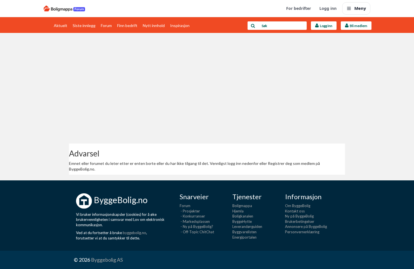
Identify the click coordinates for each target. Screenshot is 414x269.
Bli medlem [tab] (358, 26)
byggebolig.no (134, 232)
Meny (360, 8)
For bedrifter (298, 8)
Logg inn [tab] (325, 26)
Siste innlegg (84, 25)
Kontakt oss (295, 211)
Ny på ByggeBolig (299, 216)
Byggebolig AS (107, 260)
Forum (106, 25)
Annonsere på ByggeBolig (306, 226)
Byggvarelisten (244, 232)
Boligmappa (242, 205)
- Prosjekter (190, 211)
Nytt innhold (154, 25)
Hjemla (238, 211)
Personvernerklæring (302, 232)
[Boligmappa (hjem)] (64, 8)
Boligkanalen (242, 216)
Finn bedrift (127, 25)
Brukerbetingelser (299, 221)
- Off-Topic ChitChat (197, 232)
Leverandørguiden (247, 226)
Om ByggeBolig (297, 205)
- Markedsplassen (195, 221)
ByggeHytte (242, 221)
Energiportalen (244, 237)
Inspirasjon (180, 25)
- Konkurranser (192, 216)
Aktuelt (60, 25)
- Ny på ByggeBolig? (196, 226)
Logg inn (328, 8)
